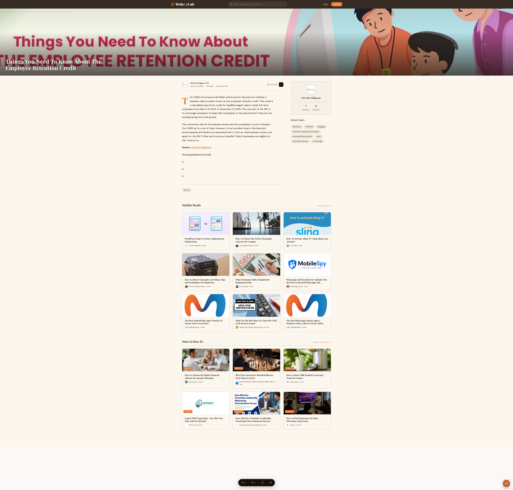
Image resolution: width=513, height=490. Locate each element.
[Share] (270, 482)
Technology (317, 141)
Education (297, 127)
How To (13, 12)
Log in (325, 4)
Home (6, 12)
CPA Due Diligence (198, 83)
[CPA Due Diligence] (185, 84)
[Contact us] (506, 483)
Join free (336, 4)
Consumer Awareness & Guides (306, 131)
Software (309, 127)
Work (319, 136)
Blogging (321, 127)
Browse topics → (324, 206)
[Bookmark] (262, 482)
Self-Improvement (300, 141)
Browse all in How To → (322, 342)
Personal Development (302, 136)
